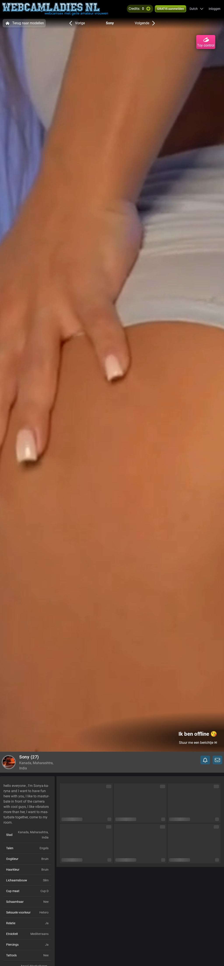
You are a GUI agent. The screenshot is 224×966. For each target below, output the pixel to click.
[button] (196, 8)
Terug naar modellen (28, 23)
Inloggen (214, 8)
